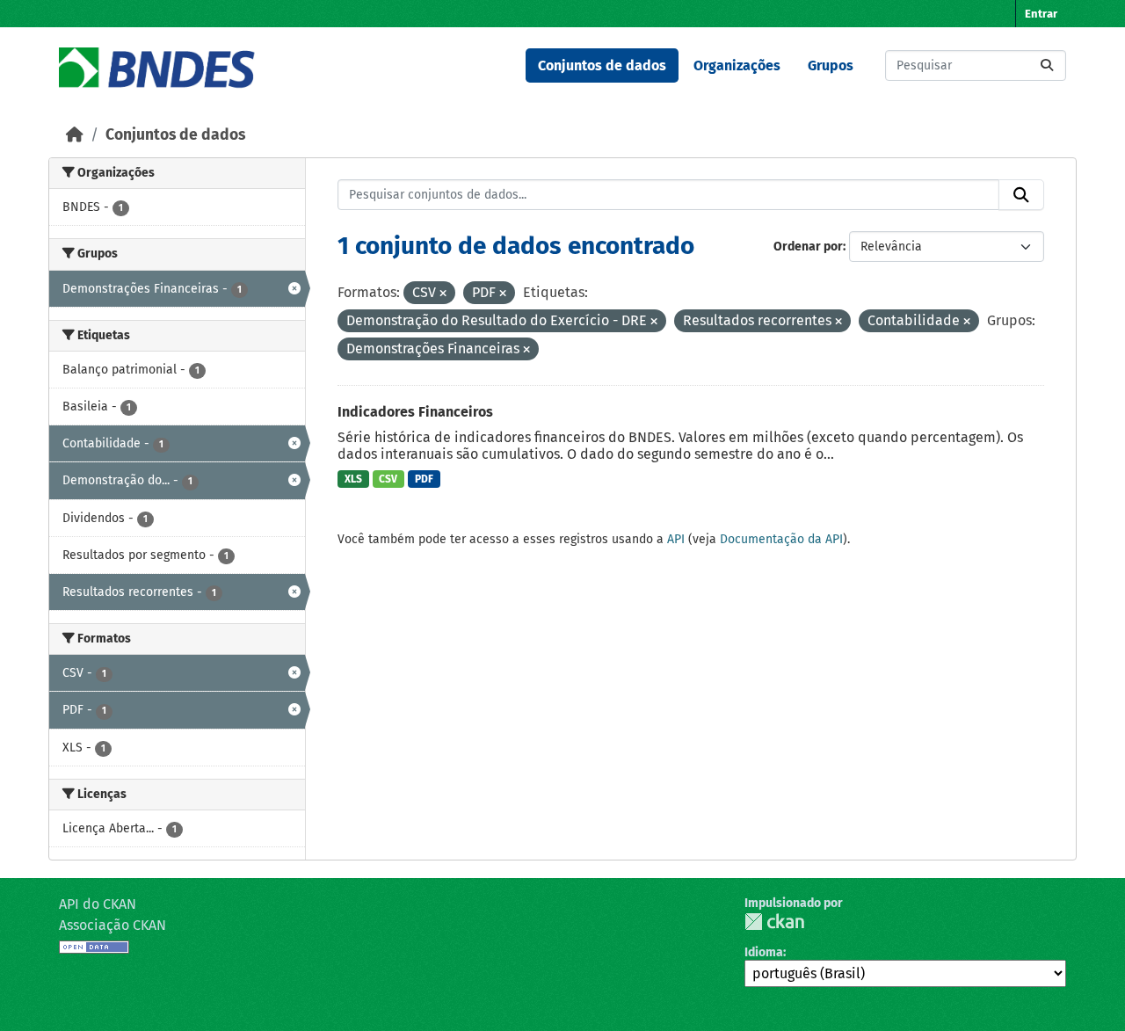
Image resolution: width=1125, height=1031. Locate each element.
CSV (388, 479)
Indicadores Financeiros (415, 411)
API (676, 539)
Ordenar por (808, 246)
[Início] (74, 135)
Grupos (830, 65)
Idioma (763, 952)
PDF (424, 479)
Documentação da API (781, 539)
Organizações (736, 65)
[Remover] (442, 294)
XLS (353, 479)
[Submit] (1046, 65)
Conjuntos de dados (602, 65)
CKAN (774, 921)
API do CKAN (97, 904)
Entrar (1041, 13)
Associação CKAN (112, 925)
